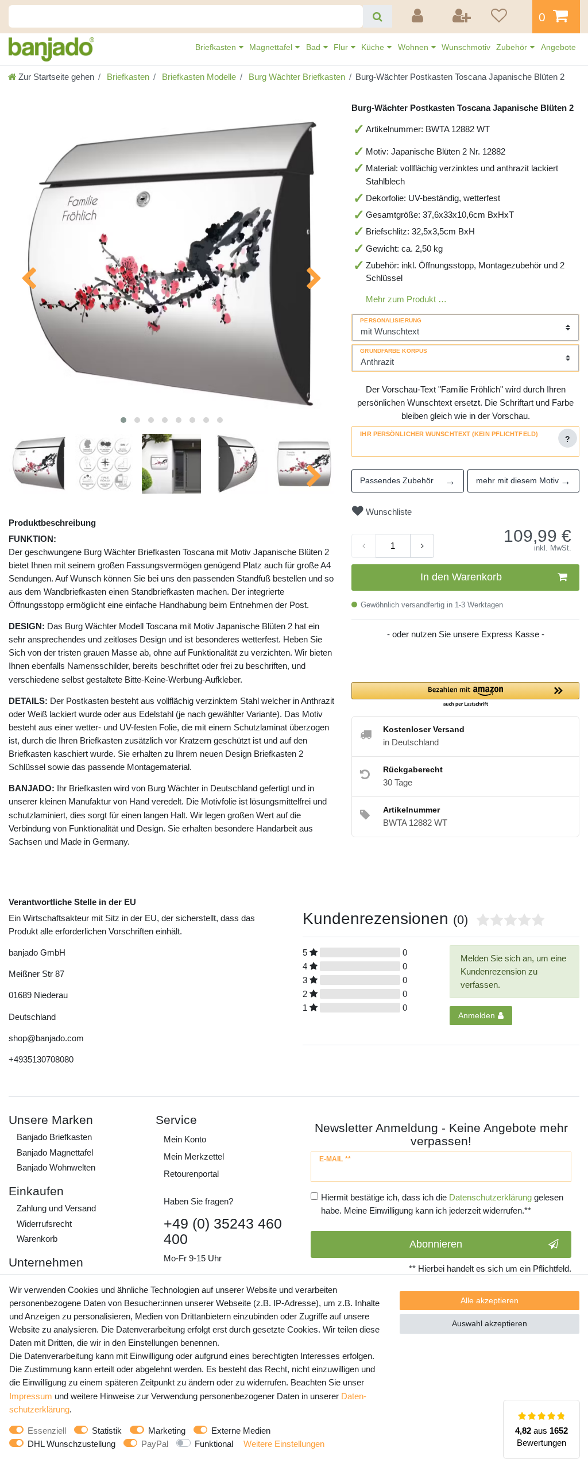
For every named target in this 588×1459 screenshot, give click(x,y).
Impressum (30, 1396)
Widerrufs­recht (44, 1224)
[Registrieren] (462, 16)
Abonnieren (435, 1244)
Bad (314, 47)
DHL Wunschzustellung (71, 1444)
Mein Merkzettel (194, 1156)
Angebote (558, 47)
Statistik (107, 1430)
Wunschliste (387, 512)
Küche (373, 47)
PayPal (154, 1444)
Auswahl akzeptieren (489, 1323)
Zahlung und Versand (56, 1208)
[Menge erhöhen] (422, 546)
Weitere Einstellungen (283, 1444)
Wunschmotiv (466, 47)
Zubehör (512, 47)
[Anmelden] (419, 16)
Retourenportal (191, 1174)
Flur (342, 47)
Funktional (214, 1444)
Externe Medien (240, 1430)
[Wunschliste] (507, 16)
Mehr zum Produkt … (406, 299)
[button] (465, 695)
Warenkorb (37, 1239)
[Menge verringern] (363, 546)
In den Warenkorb (461, 577)
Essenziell (47, 1430)
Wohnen (414, 47)
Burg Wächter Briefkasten (295, 77)
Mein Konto (185, 1139)
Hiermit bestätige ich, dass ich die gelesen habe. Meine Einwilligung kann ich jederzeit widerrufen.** (442, 1203)
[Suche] (377, 16)
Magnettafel (272, 47)
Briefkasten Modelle (198, 77)
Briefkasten (216, 47)
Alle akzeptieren (490, 1300)
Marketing (166, 1430)
